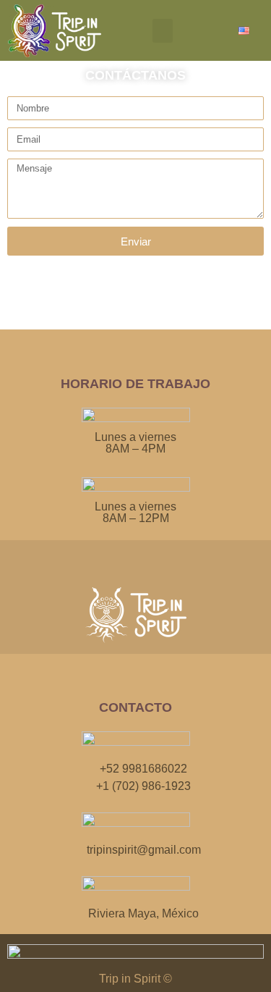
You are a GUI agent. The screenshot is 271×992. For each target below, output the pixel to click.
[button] (162, 31)
